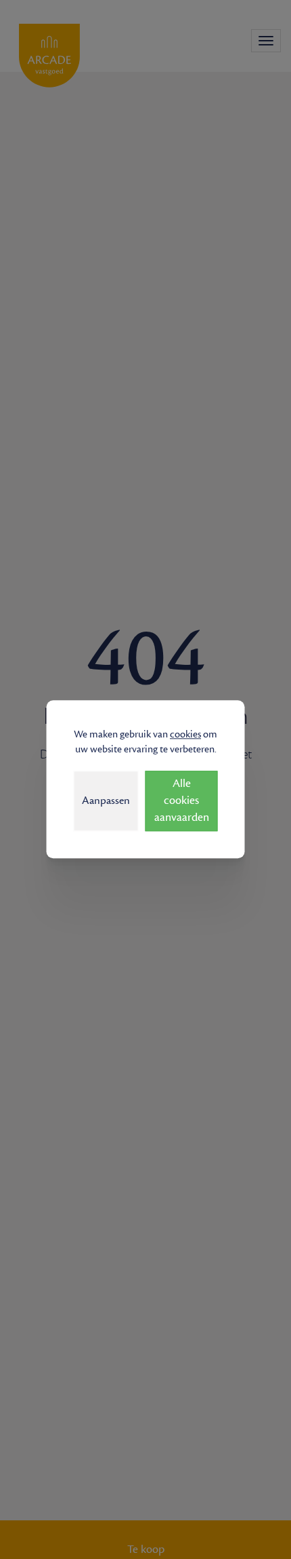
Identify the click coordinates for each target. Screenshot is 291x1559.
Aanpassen (106, 800)
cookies (185, 734)
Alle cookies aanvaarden (181, 801)
